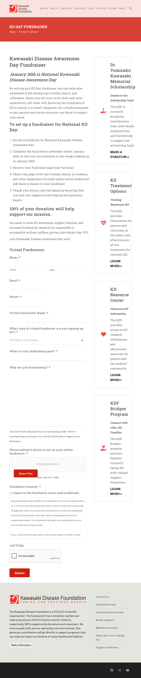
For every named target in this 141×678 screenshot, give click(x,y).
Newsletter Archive (107, 627)
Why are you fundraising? (29, 367)
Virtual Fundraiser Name (28, 313)
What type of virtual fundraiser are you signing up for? (46, 330)
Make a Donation (21, 645)
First (13, 269)
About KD (43, 8)
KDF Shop (113, 8)
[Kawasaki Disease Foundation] (20, 9)
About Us (54, 8)
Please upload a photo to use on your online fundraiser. (41, 451)
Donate (122, 8)
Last (52, 269)
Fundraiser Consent (25, 486)
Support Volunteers (107, 647)
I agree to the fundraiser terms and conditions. (46, 493)
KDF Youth (101, 8)
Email (14, 280)
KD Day (92, 8)
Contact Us (102, 596)
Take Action (66, 8)
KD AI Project (80, 8)
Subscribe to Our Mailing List (110, 637)
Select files (25, 473)
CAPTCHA (16, 545)
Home (12, 31)
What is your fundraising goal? (33, 351)
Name (15, 257)
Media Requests (105, 620)
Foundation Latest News (110, 612)
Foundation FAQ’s (106, 604)
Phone (15, 296)
